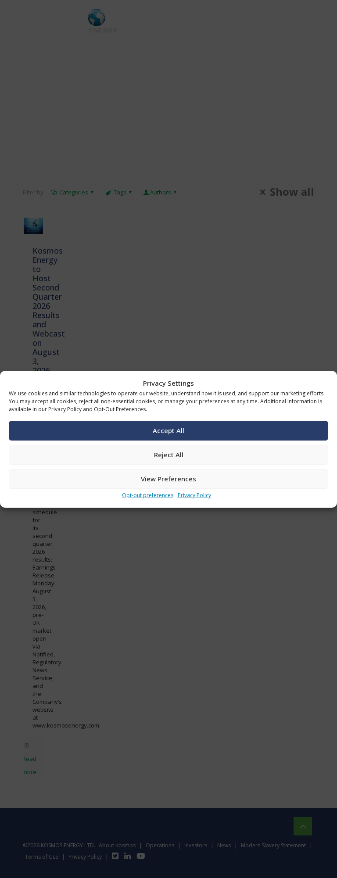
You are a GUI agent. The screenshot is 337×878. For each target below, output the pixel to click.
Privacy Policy (194, 495)
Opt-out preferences (147, 495)
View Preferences (168, 478)
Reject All (168, 454)
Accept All (168, 430)
